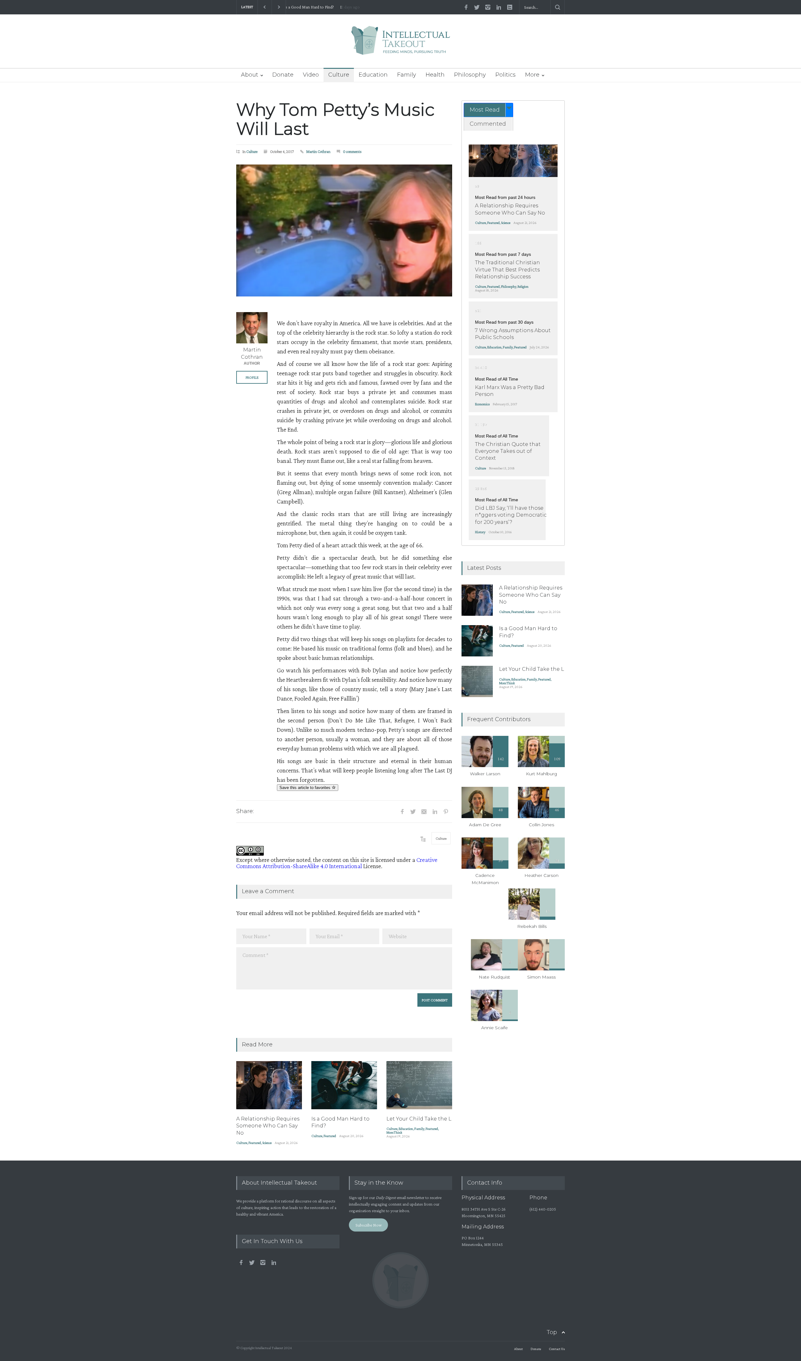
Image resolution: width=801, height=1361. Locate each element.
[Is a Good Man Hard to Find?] (344, 1085)
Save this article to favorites (305, 787)
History (480, 532)
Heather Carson (541, 875)
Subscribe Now (368, 1224)
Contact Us (557, 1349)
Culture (338, 74)
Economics (482, 404)
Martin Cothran (318, 151)
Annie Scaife (494, 1027)
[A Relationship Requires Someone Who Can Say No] (269, 1085)
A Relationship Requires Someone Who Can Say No (267, 1126)
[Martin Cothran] (252, 327)
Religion (523, 286)
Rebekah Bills (532, 926)
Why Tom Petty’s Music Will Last (335, 119)
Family (406, 74)
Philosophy (470, 74)
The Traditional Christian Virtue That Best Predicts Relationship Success (507, 270)
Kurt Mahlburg (541, 773)
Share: (245, 811)
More (532, 74)
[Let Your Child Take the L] (419, 1085)
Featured (254, 1143)
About (249, 74)
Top (552, 1332)
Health (435, 74)
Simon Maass (541, 976)
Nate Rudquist (494, 976)
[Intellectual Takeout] (400, 44)
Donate (282, 74)
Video (311, 74)
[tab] (488, 110)
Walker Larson (485, 773)
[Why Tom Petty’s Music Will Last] (344, 230)
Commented (488, 123)
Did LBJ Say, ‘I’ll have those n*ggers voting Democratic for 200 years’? (511, 515)
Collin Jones (541, 824)
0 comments (352, 151)
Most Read (485, 109)
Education (373, 74)
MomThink (394, 1132)
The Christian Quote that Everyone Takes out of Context (508, 451)
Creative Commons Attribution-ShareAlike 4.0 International (336, 862)
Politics (505, 74)
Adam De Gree (485, 824)
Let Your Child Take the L (312, 7)
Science (267, 1143)
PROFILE (252, 377)
